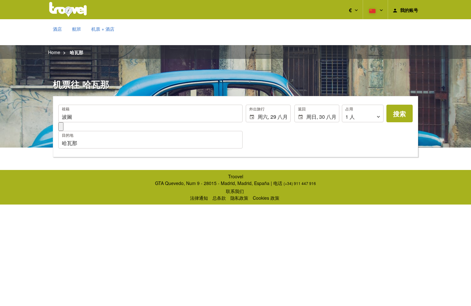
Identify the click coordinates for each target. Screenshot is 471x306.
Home (54, 52)
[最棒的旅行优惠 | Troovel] (68, 9)
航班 (76, 29)
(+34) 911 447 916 (300, 183)
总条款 (219, 198)
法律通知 (199, 198)
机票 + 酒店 (102, 29)
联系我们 (235, 191)
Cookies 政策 (266, 198)
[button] (353, 9)
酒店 (57, 29)
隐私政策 (239, 198)
